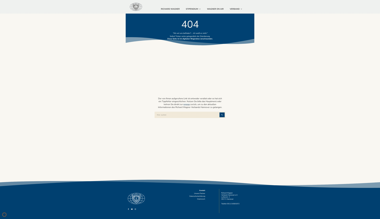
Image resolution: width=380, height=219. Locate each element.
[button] (4, 214)
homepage (186, 105)
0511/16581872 (233, 204)
